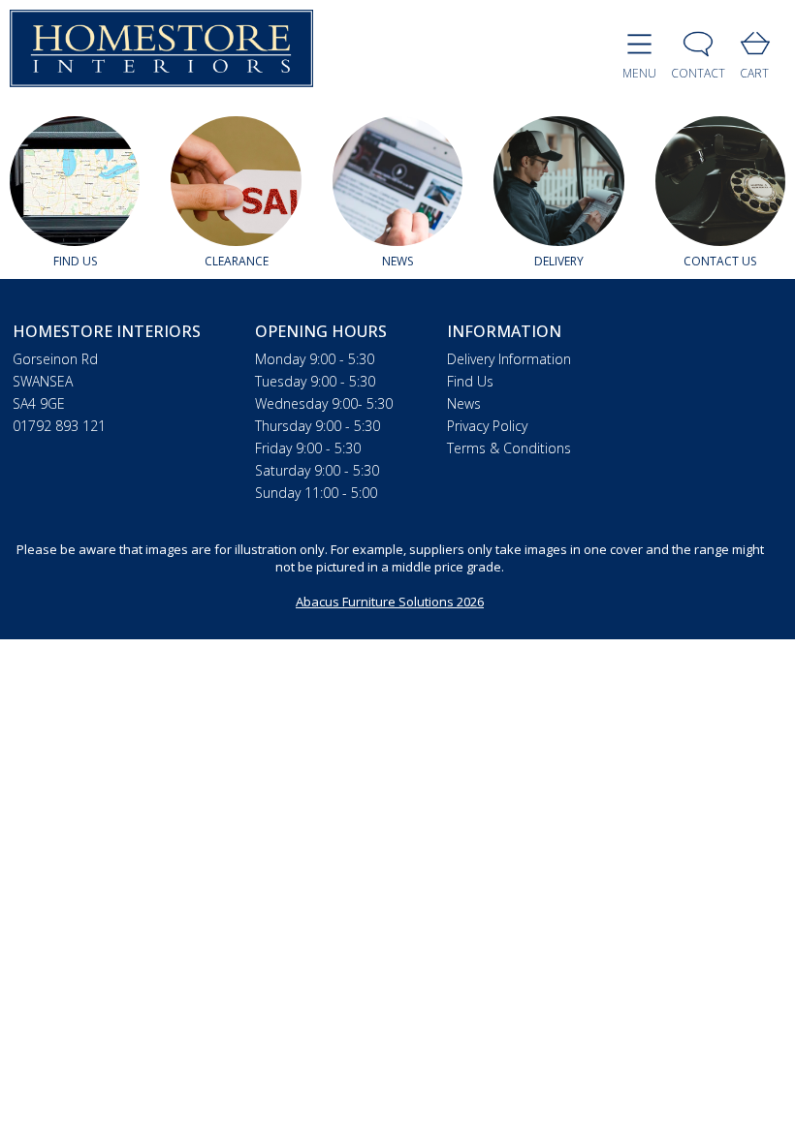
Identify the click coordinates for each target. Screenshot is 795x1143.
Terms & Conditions (509, 448)
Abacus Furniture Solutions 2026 (390, 601)
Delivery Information (509, 359)
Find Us (470, 381)
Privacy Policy (487, 426)
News (464, 403)
